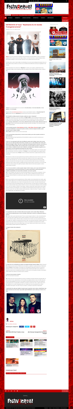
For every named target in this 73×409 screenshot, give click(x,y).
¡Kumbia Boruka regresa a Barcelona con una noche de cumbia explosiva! (54, 108)
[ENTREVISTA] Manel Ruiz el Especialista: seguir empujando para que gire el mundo (40, 354)
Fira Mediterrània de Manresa (17, 112)
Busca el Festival (27, 17)
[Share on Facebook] (21, 326)
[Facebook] (32, 0)
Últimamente (7, 15)
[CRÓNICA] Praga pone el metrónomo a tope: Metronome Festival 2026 (55, 74)
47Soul (7, 56)
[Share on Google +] (31, 326)
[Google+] (34, 0)
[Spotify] (38, 0)
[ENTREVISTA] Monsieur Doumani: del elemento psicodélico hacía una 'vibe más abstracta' (12, 345)
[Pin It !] (34, 326)
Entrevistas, (18, 29)
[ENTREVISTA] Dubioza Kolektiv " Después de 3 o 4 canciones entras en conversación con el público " (40, 343)
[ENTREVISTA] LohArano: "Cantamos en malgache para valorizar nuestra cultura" (25, 344)
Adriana (11, 321)
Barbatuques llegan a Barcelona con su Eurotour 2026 (22, 15)
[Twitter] (30, 0)
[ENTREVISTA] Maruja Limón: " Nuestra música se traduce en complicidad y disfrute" (26, 353)
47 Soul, (13, 29)
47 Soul (8, 323)
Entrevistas (15, 323)
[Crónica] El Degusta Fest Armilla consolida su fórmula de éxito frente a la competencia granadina (55, 125)
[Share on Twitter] (27, 326)
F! (5, 17)
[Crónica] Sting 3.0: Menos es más (55, 89)
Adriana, (16, 29)
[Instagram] (36, 0)
